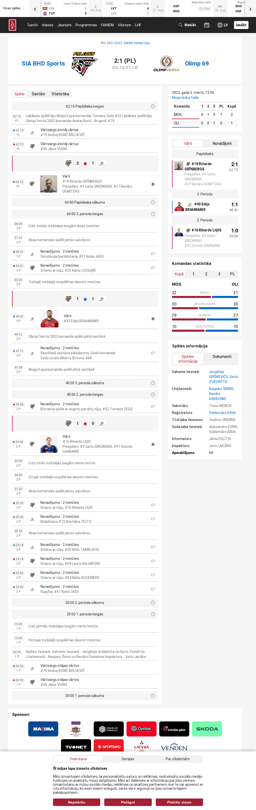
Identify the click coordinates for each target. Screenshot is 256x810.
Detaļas (128, 759)
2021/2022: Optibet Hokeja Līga (128, 43)
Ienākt (241, 25)
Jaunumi (65, 25)
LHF (138, 25)
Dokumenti (222, 356)
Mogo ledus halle (185, 98)
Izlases (48, 25)
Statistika (60, 94)
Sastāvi (38, 94)
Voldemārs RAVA (222, 413)
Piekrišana (78, 759)
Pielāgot (128, 802)
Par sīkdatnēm (178, 759)
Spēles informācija (188, 359)
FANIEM (107, 25)
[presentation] (35, 8)
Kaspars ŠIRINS (221, 389)
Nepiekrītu (77, 802)
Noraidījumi (222, 143)
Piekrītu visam (179, 802)
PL (232, 274)
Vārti (188, 143)
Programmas (86, 25)
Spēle (19, 94)
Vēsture (124, 25)
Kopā (179, 274)
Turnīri (32, 25)
